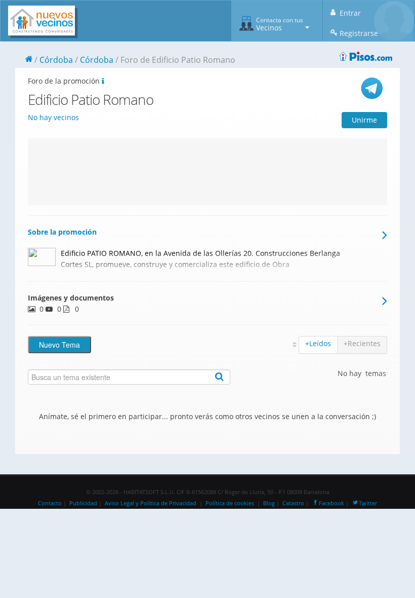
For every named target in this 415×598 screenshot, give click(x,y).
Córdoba (56, 59)
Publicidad (83, 503)
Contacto (50, 503)
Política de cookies (229, 503)
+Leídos (318, 343)
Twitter (368, 503)
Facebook (331, 503)
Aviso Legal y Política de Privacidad (150, 503)
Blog (269, 503)
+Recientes (362, 343)
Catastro (293, 503)
